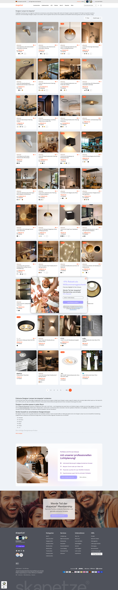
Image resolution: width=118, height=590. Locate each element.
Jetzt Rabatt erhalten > (73, 302)
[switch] (4, 587)
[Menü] (6, 582)
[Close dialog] (86, 278)
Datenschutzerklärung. (73, 309)
